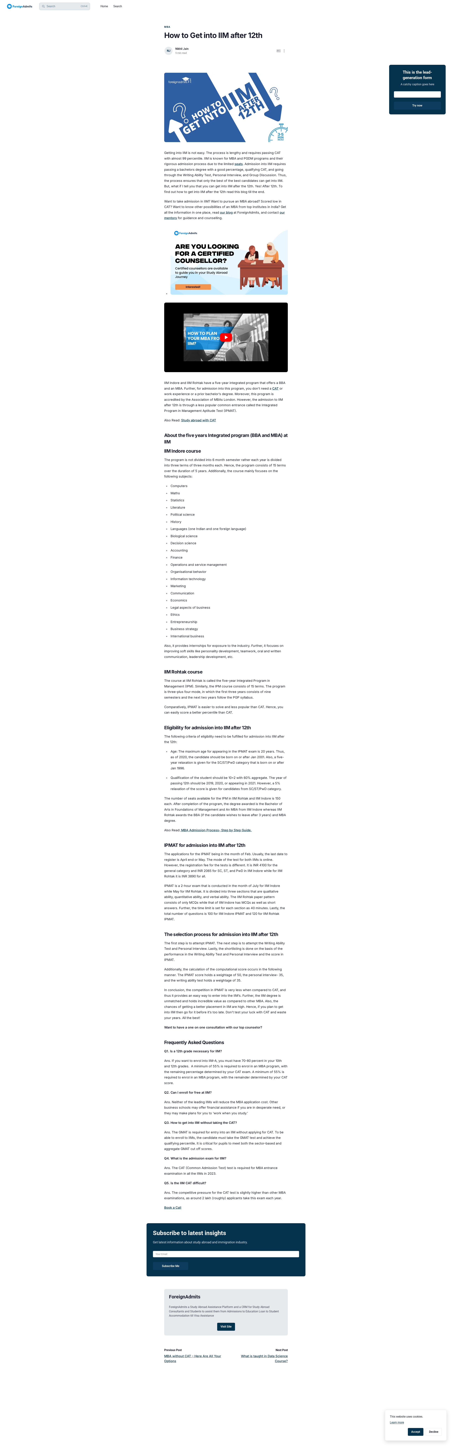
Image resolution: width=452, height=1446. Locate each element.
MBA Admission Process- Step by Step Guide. (216, 830)
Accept (415, 1431)
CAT (275, 388)
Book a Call (172, 1207)
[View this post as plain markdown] (278, 51)
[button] (284, 51)
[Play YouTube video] (226, 337)
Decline (433, 1431)
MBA (167, 26)
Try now (417, 105)
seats (238, 164)
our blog (226, 212)
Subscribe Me (170, 1266)
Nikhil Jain (182, 48)
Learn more (397, 1422)
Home (104, 6)
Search (117, 6)
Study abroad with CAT (198, 420)
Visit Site (226, 1326)
